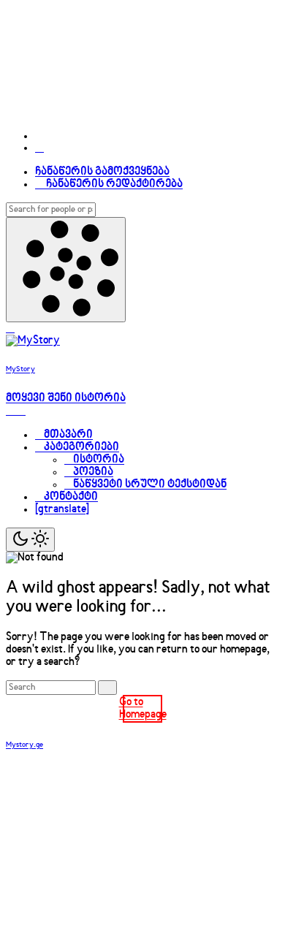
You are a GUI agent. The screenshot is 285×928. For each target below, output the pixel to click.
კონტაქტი (71, 497)
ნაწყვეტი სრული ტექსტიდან (150, 485)
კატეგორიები (81, 447)
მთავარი (68, 435)
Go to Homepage (142, 708)
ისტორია (98, 460)
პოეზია (93, 472)
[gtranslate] (62, 509)
